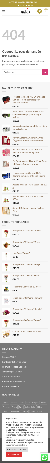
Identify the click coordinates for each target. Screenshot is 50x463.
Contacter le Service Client (14, 361)
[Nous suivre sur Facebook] (18, 6)
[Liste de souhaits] (39, 11)
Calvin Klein (30, 407)
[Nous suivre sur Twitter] (26, 6)
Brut (21, 407)
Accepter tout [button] (14, 454)
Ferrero (25, 411)
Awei (22, 402)
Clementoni (14, 411)
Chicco (39, 407)
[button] (3, 11)
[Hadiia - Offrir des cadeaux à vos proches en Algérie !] (25, 11)
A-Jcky (5, 402)
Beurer (44, 402)
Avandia (14, 402)
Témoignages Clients (12, 371)
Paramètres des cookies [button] (16, 449)
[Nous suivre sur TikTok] (23, 6)
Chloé (5, 411)
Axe (28, 402)
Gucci (32, 411)
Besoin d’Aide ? (9, 357)
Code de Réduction (11, 376)
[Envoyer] (45, 72)
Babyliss (35, 402)
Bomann (6, 407)
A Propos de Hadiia (11, 386)
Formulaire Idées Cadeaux (14, 366)
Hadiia (39, 411)
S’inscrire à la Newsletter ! (14, 381)
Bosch (14, 407)
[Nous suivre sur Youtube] (31, 6)
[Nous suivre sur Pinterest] (29, 6)
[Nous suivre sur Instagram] (21, 6)
